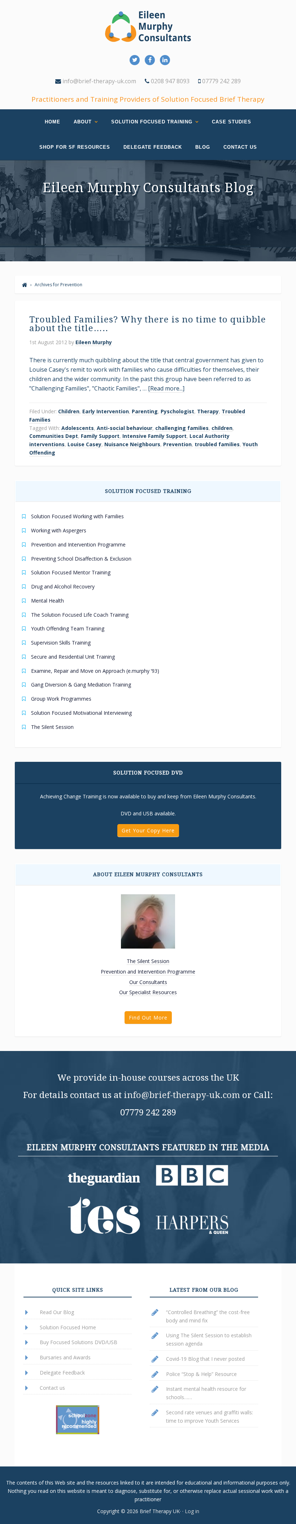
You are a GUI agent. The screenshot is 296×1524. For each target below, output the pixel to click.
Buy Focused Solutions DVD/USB (78, 1342)
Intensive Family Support (154, 435)
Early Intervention (105, 411)
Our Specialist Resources (148, 992)
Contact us (52, 1387)
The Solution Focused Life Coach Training (80, 614)
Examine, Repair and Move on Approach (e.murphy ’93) (95, 670)
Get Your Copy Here (148, 830)
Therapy (208, 411)
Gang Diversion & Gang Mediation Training (81, 684)
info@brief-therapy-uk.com (98, 81)
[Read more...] (166, 388)
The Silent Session (52, 726)
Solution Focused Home (68, 1327)
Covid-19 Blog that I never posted (205, 1358)
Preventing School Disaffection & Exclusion (81, 558)
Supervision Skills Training (61, 642)
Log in (192, 1511)
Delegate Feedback (62, 1372)
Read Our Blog (57, 1312)
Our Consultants (148, 982)
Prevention (177, 444)
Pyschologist (177, 411)
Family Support (100, 435)
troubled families (217, 444)
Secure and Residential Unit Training (73, 656)
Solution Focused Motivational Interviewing (81, 712)
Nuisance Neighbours (132, 444)
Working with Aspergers (58, 530)
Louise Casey (84, 444)
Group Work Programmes (61, 698)
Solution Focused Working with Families (77, 516)
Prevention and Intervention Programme (78, 544)
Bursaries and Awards (65, 1357)
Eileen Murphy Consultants (148, 26)
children (222, 428)
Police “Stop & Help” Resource (201, 1374)
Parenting (145, 411)
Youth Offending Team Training (67, 628)
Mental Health (47, 600)
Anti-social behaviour (124, 428)
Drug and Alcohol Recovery (63, 586)
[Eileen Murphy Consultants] (24, 285)
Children (68, 411)
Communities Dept (53, 435)
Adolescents (77, 428)
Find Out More (148, 1017)
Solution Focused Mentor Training (70, 572)
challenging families (182, 428)
